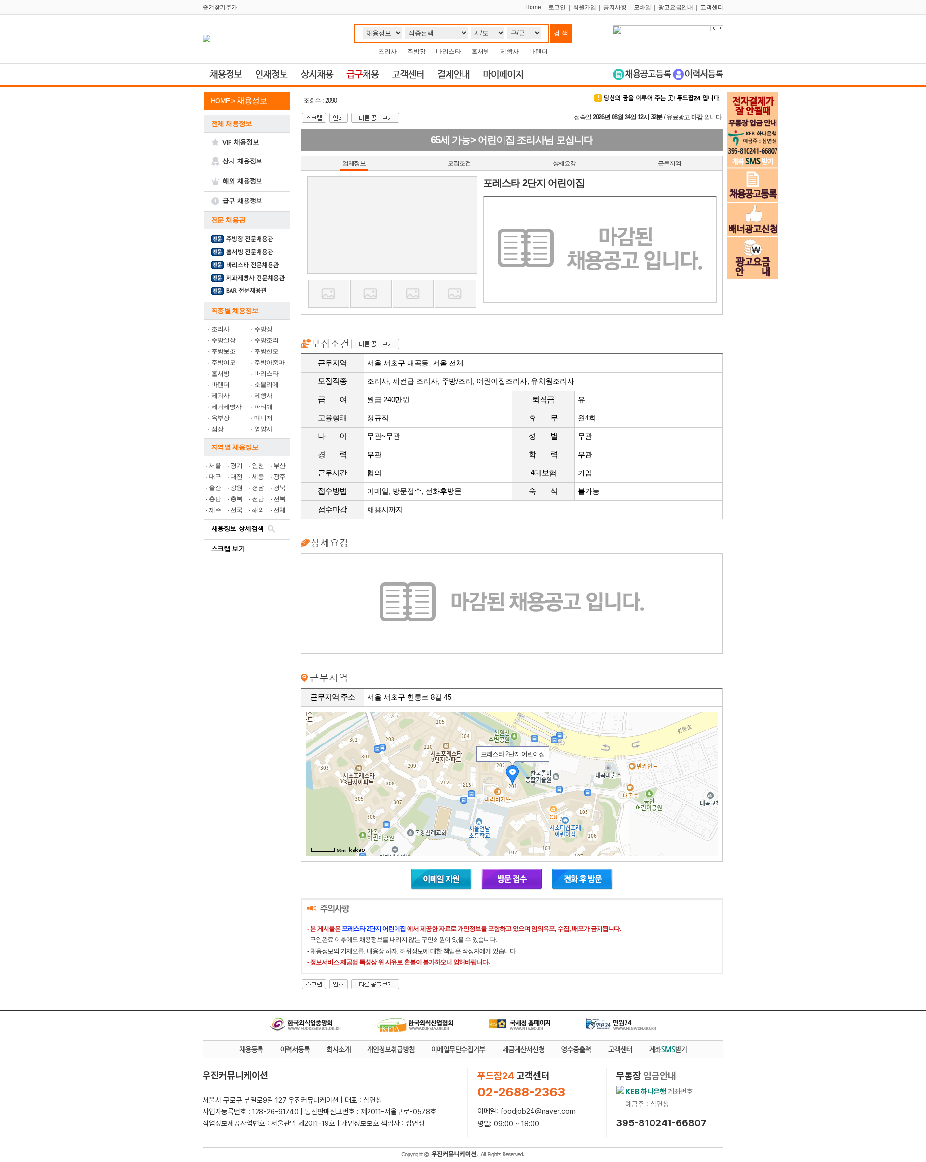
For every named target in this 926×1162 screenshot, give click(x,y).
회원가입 (584, 7)
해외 (258, 509)
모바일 (642, 7)
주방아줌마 (269, 362)
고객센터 (711, 7)
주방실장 (223, 340)
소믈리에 (266, 384)
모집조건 (459, 163)
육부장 (220, 417)
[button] (720, 28)
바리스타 (448, 51)
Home (533, 7)
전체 (279, 509)
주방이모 (223, 362)
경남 (258, 487)
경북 (279, 487)
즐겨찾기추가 (220, 7)
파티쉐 (263, 406)
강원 (237, 487)
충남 (215, 498)
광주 (279, 476)
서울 (215, 465)
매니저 (263, 417)
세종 (258, 476)
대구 (215, 476)
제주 (215, 509)
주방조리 (266, 340)
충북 (237, 498)
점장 (217, 428)
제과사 (220, 395)
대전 (237, 476)
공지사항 (614, 7)
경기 (237, 465)
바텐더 (538, 51)
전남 (258, 498)
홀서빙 (480, 51)
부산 (279, 465)
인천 (258, 465)
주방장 (416, 51)
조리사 (387, 51)
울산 (215, 487)
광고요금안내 (675, 7)
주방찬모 (266, 351)
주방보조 (223, 351)
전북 (279, 498)
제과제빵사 (226, 406)
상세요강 (564, 163)
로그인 (557, 7)
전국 (237, 509)
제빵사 (509, 51)
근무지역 (669, 163)
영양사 (263, 428)
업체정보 (354, 163)
